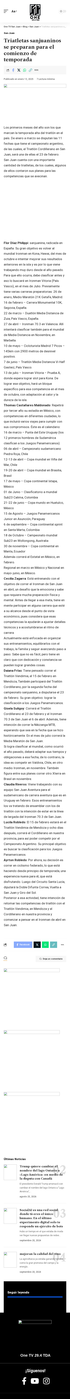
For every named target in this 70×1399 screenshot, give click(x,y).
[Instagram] (46, 1381)
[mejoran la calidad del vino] (10, 1260)
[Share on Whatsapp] (24, 70)
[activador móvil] (7, 11)
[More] (36, 70)
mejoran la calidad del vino (40, 1254)
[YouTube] (35, 1381)
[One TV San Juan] (35, 11)
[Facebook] (24, 1381)
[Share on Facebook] (13, 70)
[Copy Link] (30, 70)
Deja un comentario (53, 959)
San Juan (9, 33)
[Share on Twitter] (18, 70)
